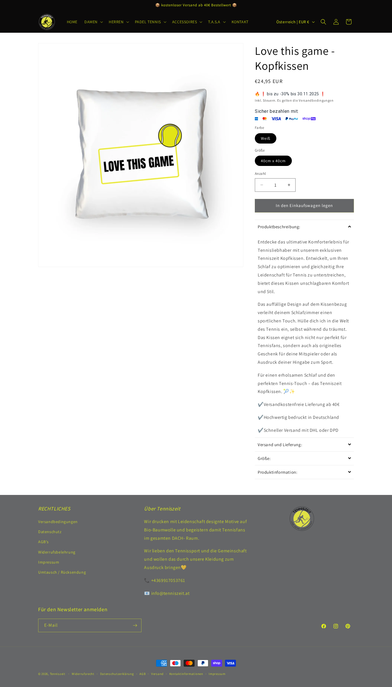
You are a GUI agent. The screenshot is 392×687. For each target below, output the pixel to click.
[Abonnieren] (135, 625)
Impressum (48, 562)
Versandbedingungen (58, 521)
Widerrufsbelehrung (56, 552)
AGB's (43, 541)
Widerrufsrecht (83, 674)
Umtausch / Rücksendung (62, 572)
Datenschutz (50, 531)
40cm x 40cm (273, 160)
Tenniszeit (57, 674)
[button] (93, 22)
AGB (142, 674)
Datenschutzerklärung (117, 674)
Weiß (265, 138)
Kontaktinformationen (186, 674)
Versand (157, 674)
